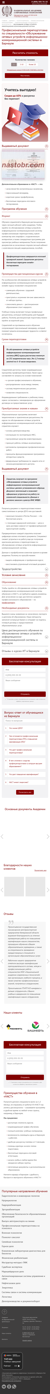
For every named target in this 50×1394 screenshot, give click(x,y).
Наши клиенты (6, 1333)
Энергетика (7, 1287)
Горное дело (8, 1246)
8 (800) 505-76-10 (40, 1)
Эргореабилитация (11, 1209)
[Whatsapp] (14, 1386)
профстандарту (8, 602)
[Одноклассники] (9, 1386)
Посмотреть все (25, 792)
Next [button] (48, 836)
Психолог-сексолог (11, 1237)
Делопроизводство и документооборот (21, 1301)
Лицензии (5, 1327)
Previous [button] (2, 836)
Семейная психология (12, 1242)
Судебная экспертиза (12, 1267)
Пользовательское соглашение (11, 1381)
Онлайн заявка (27, 1340)
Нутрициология (9, 1200)
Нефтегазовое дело (11, 1283)
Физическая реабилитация (15, 1258)
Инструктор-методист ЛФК (14, 1262)
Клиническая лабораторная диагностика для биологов (23, 1252)
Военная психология (12, 1233)
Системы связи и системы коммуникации (22, 1292)
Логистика (7, 1297)
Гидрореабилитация (11, 1205)
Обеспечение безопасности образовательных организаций (24, 1215)
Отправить (25, 694)
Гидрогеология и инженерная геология (21, 1196)
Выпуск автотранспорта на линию (18, 1221)
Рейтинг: (7, 1366)
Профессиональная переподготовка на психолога (21, 1227)
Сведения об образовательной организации (8, 1319)
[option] (25, 820)
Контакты (5, 1339)
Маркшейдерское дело (13, 1271)
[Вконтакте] (4, 1386)
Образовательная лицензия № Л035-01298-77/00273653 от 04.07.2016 (25, 16)
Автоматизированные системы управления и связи (23, 1277)
